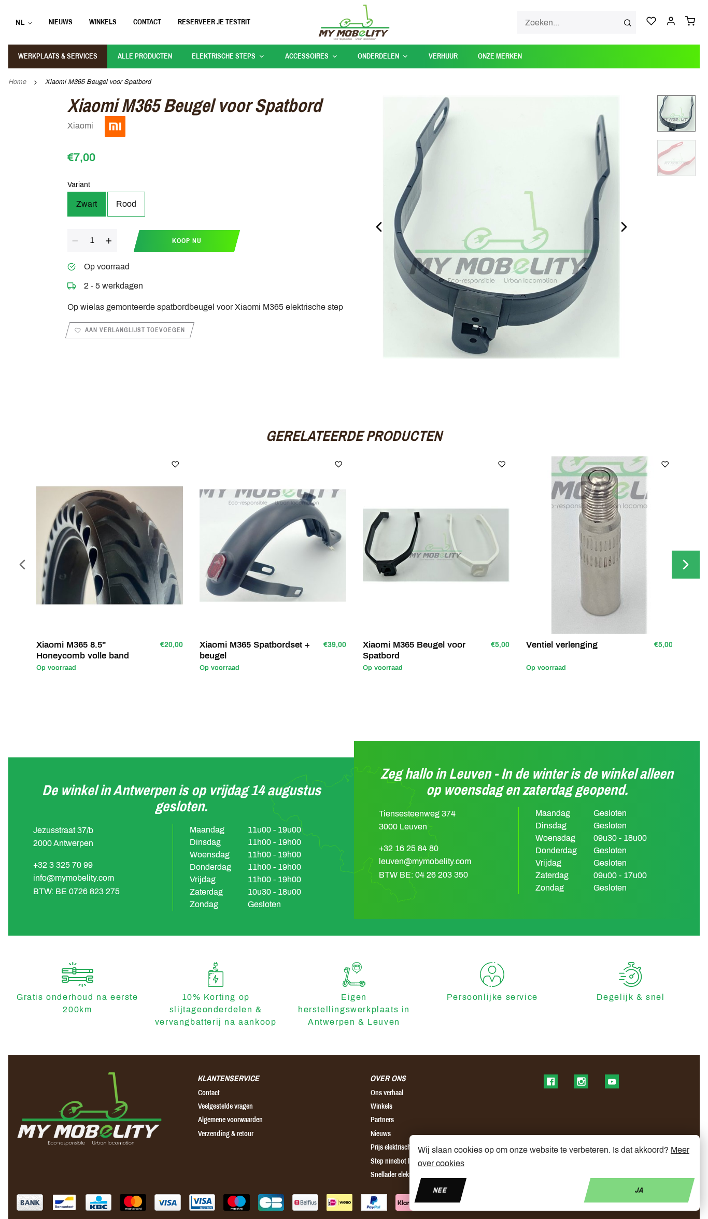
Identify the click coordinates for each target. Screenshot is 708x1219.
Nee (440, 1190)
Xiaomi (81, 125)
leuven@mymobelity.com (425, 861)
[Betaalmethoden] (30, 1202)
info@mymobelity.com (73, 877)
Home (17, 81)
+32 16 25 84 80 (408, 848)
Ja (639, 1190)
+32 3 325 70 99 (63, 865)
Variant (78, 185)
